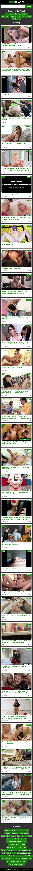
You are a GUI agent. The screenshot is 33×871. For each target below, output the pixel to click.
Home (6, 869)
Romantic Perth (26, 859)
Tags (10, 869)
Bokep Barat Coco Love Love (16, 842)
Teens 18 (13, 16)
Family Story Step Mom (16, 864)
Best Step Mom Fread (24, 836)
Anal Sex (29, 16)
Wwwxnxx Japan (10, 830)
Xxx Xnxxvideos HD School (10, 859)
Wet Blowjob (16, 19)
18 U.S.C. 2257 (24, 869)
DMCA (16, 869)
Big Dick (24, 14)
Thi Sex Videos (24, 833)
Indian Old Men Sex (8, 853)
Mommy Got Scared (25, 850)
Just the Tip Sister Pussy (9, 856)
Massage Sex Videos (24, 853)
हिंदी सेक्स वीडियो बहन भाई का (9, 850)
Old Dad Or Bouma (10, 833)
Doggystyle (9, 14)
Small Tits (21, 16)
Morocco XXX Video (25, 856)
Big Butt (17, 14)
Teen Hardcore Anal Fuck (16, 844)
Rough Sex (5, 16)
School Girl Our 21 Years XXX (16, 839)
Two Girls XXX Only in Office (16, 847)
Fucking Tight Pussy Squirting (16, 861)
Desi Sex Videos (23, 830)
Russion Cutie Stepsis (8, 836)
